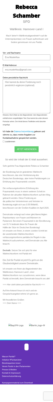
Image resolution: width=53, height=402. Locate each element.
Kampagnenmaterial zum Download (17, 383)
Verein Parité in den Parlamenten (16, 366)
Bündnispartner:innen (11, 363)
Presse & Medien (9, 369)
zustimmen (10, 141)
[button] (2, 325)
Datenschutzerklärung (24, 131)
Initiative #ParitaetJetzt (11, 360)
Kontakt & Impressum (11, 373)
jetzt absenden (26, 149)
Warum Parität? (8, 356)
